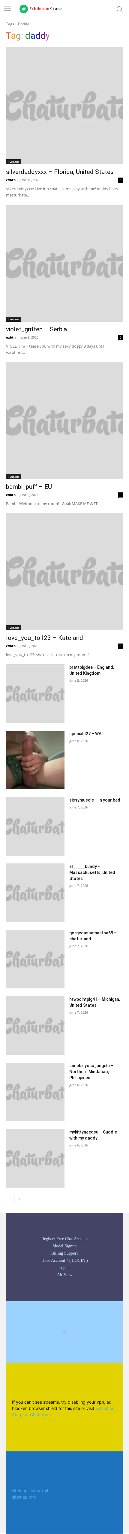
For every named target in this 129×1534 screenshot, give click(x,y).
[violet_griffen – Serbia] (64, 263)
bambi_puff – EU (29, 486)
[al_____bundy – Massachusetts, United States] (35, 892)
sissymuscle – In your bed (94, 800)
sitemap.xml (24, 1496)
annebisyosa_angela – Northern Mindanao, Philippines (91, 1071)
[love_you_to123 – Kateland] (64, 571)
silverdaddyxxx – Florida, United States (60, 171)
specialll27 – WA (85, 733)
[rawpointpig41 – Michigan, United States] (35, 1025)
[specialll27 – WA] (35, 760)
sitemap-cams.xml (30, 1490)
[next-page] (19, 1199)
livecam (13, 162)
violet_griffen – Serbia (36, 329)
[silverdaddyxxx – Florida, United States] (64, 105)
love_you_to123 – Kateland (44, 637)
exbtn (11, 180)
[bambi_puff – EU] (64, 420)
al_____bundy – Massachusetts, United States (92, 872)
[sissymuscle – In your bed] (35, 826)
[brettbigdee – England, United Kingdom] (35, 693)
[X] (64, 1332)
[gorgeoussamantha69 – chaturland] (35, 959)
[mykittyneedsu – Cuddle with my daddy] (35, 1158)
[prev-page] (10, 1199)
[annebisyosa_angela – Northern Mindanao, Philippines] (35, 1092)
